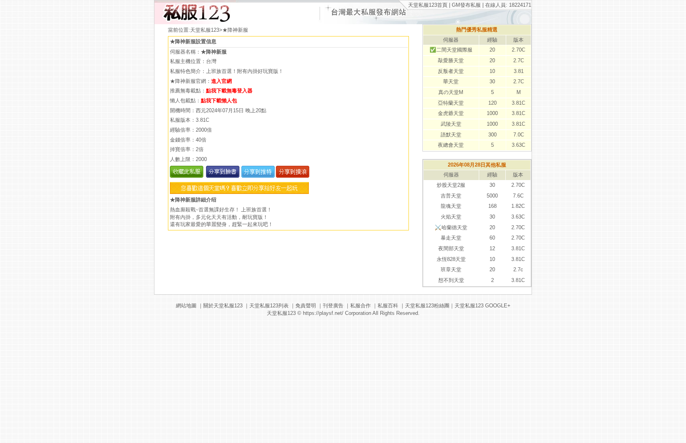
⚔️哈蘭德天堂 (451, 227)
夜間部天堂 (451, 248)
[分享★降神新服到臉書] (222, 176)
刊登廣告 (333, 306)
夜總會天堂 (451, 145)
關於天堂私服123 (223, 306)
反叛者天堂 (451, 71)
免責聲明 (305, 306)
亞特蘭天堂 (451, 103)
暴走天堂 (451, 238)
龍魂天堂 (451, 206)
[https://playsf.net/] (195, 22)
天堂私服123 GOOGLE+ (483, 306)
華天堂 (451, 81)
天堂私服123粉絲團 (427, 306)
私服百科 (388, 306)
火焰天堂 (451, 217)
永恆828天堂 (451, 259)
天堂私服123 (204, 30)
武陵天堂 (451, 124)
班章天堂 (451, 269)
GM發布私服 (466, 5)
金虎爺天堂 (451, 113)
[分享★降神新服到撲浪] (292, 176)
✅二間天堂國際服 (451, 50)
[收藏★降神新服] (186, 176)
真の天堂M (450, 92)
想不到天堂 (451, 280)
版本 (518, 40)
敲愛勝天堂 (451, 60)
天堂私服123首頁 (427, 5)
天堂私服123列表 (269, 306)
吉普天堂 (451, 196)
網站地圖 (186, 306)
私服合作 (360, 306)
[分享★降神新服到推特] (257, 176)
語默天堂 (451, 135)
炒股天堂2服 (451, 185)
